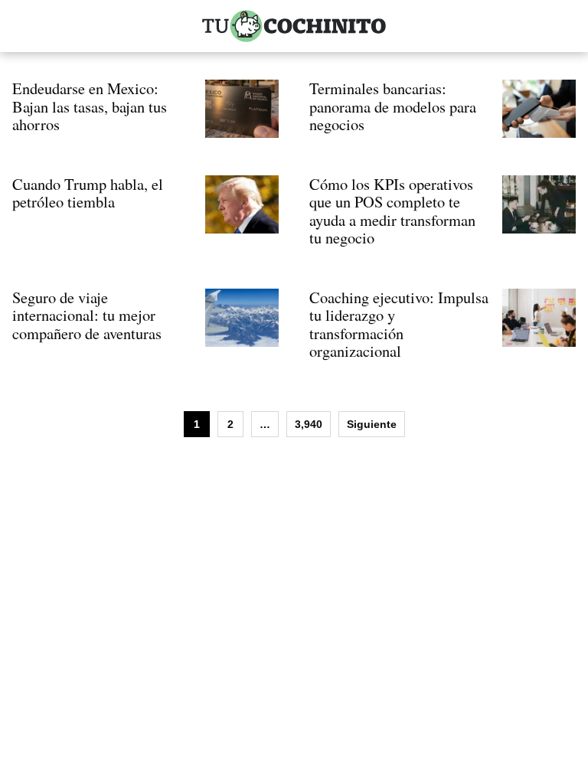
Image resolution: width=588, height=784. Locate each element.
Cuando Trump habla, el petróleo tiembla (87, 193)
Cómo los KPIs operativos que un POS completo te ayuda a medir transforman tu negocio (392, 211)
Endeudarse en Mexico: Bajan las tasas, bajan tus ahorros (89, 106)
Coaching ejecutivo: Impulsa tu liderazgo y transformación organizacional (398, 324)
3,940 (308, 424)
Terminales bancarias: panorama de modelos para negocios (392, 106)
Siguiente (372, 424)
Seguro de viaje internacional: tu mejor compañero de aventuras (87, 315)
